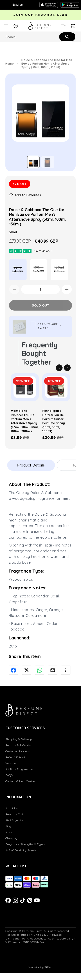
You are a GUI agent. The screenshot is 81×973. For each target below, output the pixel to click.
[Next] (67, 367)
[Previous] (59, 367)
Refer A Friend (15, 757)
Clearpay (11, 838)
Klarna (10, 832)
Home (9, 63)
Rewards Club (14, 814)
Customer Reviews (17, 751)
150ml (61, 272)
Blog (8, 826)
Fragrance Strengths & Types (25, 844)
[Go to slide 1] (33, 162)
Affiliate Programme (19, 769)
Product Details (31, 465)
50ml (19, 272)
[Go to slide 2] (47, 162)
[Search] (67, 37)
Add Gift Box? (49, 326)
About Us (11, 808)
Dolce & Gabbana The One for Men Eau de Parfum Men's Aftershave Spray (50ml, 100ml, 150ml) (46, 63)
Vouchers (11, 763)
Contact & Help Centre (20, 781)
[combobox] (40, 37)
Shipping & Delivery (18, 739)
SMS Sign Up (14, 820)
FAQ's (9, 775)
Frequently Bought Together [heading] (40, 353)
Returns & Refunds (18, 745)
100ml (40, 272)
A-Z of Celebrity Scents (20, 850)
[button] (25, 195)
